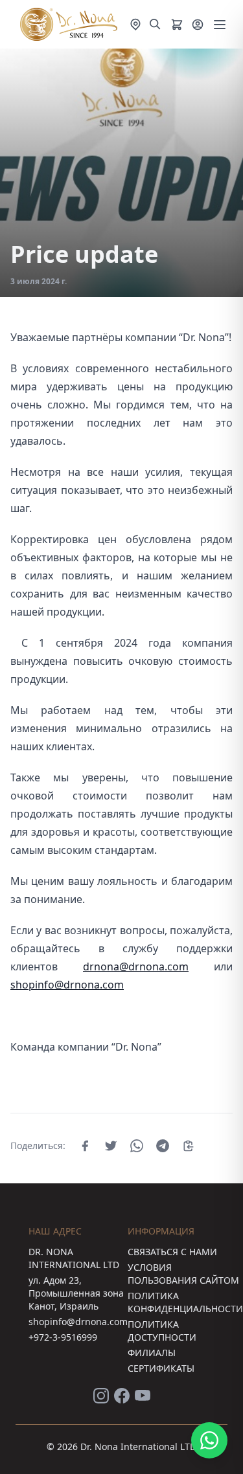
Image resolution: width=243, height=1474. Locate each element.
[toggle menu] (219, 24)
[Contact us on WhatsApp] (209, 1440)
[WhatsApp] (136, 1145)
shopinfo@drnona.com (67, 984)
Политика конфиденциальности (185, 1302)
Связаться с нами (172, 1251)
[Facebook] (85, 1145)
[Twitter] (110, 1145)
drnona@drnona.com (136, 966)
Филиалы (152, 1352)
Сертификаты (161, 1368)
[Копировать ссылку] (188, 1145)
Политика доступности (162, 1330)
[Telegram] (162, 1145)
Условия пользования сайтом (183, 1273)
